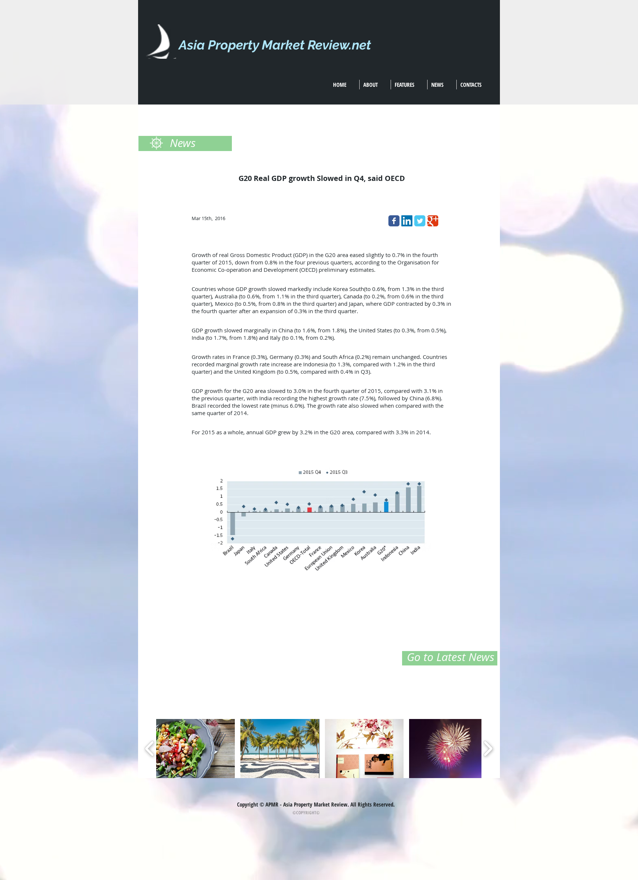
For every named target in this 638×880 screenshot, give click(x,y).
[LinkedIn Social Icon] (406, 220)
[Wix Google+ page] (432, 220)
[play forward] (488, 748)
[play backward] (149, 748)
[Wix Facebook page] (393, 220)
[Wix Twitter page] (419, 220)
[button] (195, 748)
